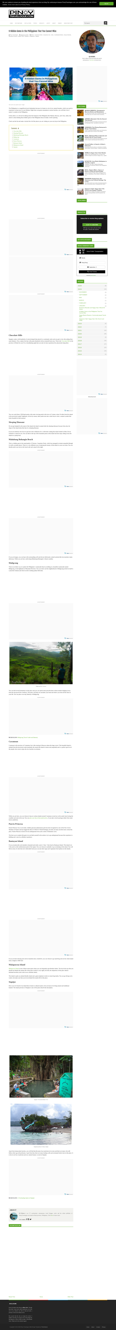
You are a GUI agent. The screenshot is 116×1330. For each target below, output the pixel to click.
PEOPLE (35, 23)
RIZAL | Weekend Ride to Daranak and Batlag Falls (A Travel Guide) (96, 136)
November (83, 292)
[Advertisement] (76, 14)
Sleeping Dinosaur (18, 133)
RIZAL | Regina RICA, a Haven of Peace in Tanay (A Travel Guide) (94, 170)
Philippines (32, 36)
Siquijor (37, 36)
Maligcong (16, 137)
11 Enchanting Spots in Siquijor (25, 1198)
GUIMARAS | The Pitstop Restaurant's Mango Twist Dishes (96, 128)
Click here (91, 60)
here (52, 1215)
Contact (98, 1327)
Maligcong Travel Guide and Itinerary (27, 737)
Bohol (32, 35)
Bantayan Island (17, 143)
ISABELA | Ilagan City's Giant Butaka (95, 153)
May (80, 297)
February (82, 303)
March (81, 300)
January (82, 305)
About (92, 1327)
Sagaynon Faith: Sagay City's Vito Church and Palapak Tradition (94, 189)
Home (41, 1296)
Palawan (27, 36)
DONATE (60, 23)
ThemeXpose (44, 1327)
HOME (11, 23)
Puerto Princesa (17, 141)
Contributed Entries (58, 35)
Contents (14, 128)
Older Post (70, 1296)
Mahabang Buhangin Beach (20, 135)
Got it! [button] (106, 3)
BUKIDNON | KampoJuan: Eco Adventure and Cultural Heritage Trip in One (95, 180)
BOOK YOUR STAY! (68, 23)
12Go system (93, 275)
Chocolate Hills (17, 131)
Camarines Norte (38, 35)
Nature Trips (21, 36)
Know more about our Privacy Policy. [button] (19, 4)
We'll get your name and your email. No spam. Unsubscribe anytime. (92, 228)
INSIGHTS (41, 23)
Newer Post (12, 1296)
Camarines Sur (46, 35)
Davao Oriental (67, 35)
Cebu (52, 35)
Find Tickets (93, 271)
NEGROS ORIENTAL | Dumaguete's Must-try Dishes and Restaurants (95, 111)
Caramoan (16, 139)
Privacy (103, 1327)
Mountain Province (13, 36)
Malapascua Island (18, 145)
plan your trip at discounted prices (38, 818)
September (83, 294)
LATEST (48, 23)
